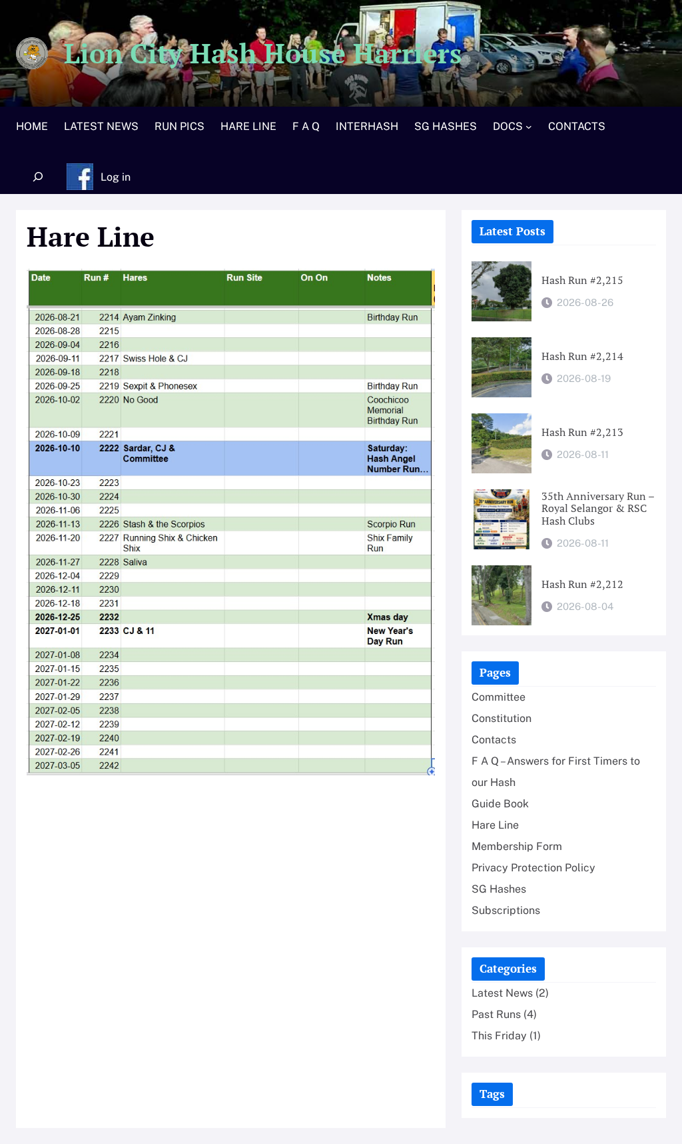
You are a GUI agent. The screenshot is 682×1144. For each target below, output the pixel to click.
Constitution (501, 718)
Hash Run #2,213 (582, 432)
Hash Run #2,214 (582, 356)
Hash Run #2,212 (582, 584)
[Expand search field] (37, 177)
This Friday (499, 1035)
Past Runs (496, 1014)
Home (32, 126)
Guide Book (500, 803)
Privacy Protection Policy (533, 867)
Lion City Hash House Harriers (263, 53)
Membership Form (517, 846)
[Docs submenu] (528, 126)
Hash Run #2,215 (582, 280)
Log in (116, 177)
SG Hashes (499, 889)
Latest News (502, 993)
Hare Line (495, 825)
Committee (498, 697)
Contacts (494, 739)
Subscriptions (506, 910)
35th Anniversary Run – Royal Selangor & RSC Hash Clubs (597, 509)
